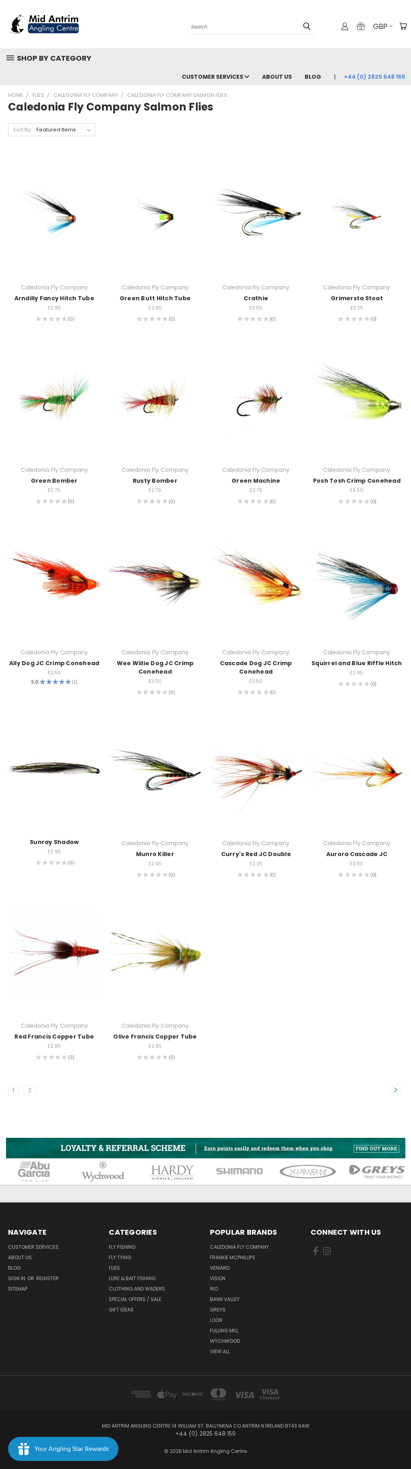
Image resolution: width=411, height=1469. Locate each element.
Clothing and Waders (137, 1288)
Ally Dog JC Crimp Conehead (54, 663)
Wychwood (225, 1341)
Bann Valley (225, 1299)
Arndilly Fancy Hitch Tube (54, 298)
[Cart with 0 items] (403, 26)
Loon (216, 1320)
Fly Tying (120, 1257)
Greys (218, 1309)
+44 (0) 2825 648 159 (374, 77)
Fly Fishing (122, 1247)
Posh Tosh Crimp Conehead (357, 481)
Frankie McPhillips (232, 1257)
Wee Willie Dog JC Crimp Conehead (155, 667)
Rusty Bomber (155, 481)
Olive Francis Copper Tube (155, 1037)
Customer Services (213, 77)
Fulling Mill (224, 1330)
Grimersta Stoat (357, 298)
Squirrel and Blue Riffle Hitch (356, 663)
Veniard (220, 1267)
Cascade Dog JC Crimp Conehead (256, 667)
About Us (277, 77)
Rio (214, 1288)
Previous (399, 1444)
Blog (313, 77)
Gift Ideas (121, 1309)
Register (47, 1278)
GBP (380, 26)
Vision (218, 1278)
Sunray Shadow (54, 842)
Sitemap (17, 1288)
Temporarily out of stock (256, 786)
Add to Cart (54, 230)
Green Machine (256, 481)
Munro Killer (155, 854)
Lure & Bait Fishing (132, 1278)
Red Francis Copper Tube (54, 1037)
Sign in (17, 1278)
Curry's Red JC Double (256, 854)
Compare (51, 216)
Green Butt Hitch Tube (155, 298)
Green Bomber (54, 481)
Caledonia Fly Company (239, 1247)
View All (220, 1351)
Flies (114, 1267)
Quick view (54, 200)
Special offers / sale (135, 1299)
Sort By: (22, 129)
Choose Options (256, 230)
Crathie (256, 298)
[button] (205, 1148)
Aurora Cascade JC (356, 854)
